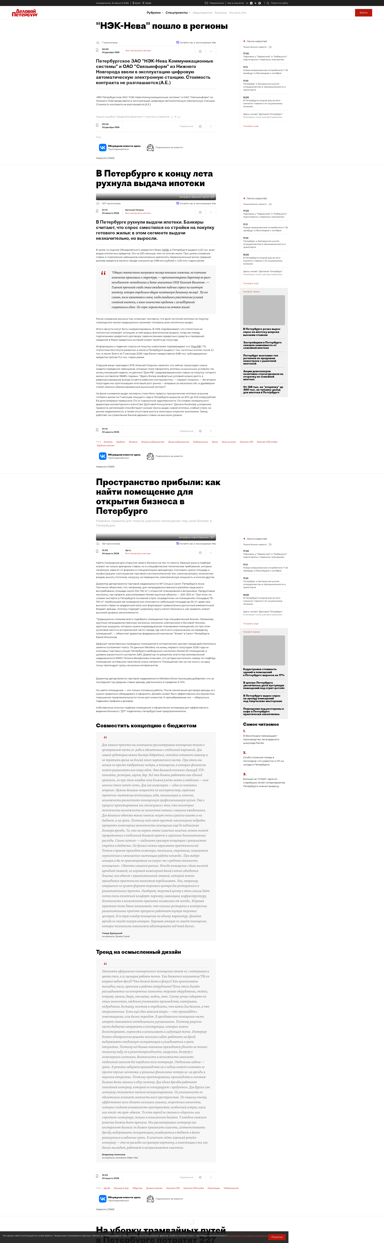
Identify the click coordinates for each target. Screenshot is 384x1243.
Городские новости (105, 445)
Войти (364, 12)
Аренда (107, 1188)
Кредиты (120, 442)
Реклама (221, 12)
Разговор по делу (121, 1188)
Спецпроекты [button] (177, 12)
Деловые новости (154, 1188)
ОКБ (165, 249)
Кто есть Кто (237, 12)
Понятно (277, 1237)
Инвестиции (214, 1188)
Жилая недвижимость (178, 442)
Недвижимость (200, 442)
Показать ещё (250, 126)
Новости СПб (246, 442)
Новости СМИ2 (105, 158)
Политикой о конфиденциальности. (248, 1235)
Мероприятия (202, 12)
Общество (137, 1188)
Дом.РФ (196, 346)
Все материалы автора (138, 50)
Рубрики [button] (154, 12)
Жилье (215, 442)
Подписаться (216, 3)
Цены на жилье (229, 442)
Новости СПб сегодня (267, 442)
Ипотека (108, 442)
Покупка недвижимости (152, 442)
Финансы (133, 442)
